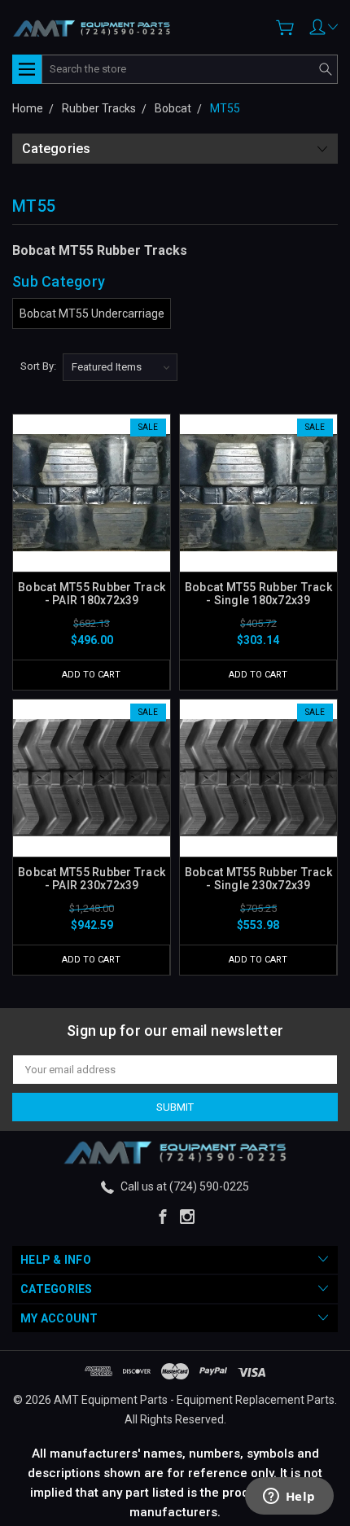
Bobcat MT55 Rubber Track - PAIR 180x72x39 (91, 594)
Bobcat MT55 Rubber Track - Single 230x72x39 (258, 879)
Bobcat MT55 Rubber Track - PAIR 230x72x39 (91, 879)
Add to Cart (91, 674)
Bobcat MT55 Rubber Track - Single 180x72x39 (258, 594)
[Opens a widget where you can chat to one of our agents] (289, 1497)
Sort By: (38, 366)
